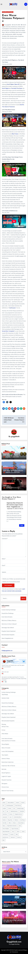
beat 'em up (18, 805)
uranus (12, 834)
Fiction (3, 730)
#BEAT (14, 34)
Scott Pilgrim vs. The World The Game (12, 88)
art (3, 805)
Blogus (25, 950)
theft (23, 831)
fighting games (14, 811)
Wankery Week (5, 698)
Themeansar (14, 952)
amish (17, 802)
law (10, 817)
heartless (5, 814)
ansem (22, 802)
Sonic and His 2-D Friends (8, 740)
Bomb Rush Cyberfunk (7, 762)
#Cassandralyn (13, 28)
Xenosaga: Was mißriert (8, 627)
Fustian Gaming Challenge (9, 609)
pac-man (4, 822)
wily (17, 834)
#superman (21, 36)
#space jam (12, 30)
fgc (7, 811)
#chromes (8, 26)
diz (14, 808)
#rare (7, 38)
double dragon (20, 808)
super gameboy (15, 828)
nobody (16, 819)
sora (20, 825)
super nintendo (6, 831)
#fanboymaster (9, 34)
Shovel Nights (5, 744)
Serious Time (5, 726)
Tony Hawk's (5, 755)
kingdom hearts (18, 814)
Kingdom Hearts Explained (8, 631)
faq (3, 811)
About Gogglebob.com (7, 638)
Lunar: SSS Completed (7, 751)
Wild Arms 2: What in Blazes (9, 710)
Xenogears (4, 783)
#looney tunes (13, 38)
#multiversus (14, 26)
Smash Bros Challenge (7, 613)
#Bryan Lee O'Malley (10, 32)
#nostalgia (19, 34)
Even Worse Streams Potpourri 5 (19, 420)
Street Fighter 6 (6, 772)
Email (3, 565)
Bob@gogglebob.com (7, 650)
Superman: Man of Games (8, 765)
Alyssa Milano (11, 802)
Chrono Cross (5, 787)
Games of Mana (6, 758)
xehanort (13, 837)
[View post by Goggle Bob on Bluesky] (14, 673)
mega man (10, 819)
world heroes (5, 837)
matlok (4, 819)
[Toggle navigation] (1, 4)
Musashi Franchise (6, 780)
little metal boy (17, 817)
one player (22, 819)
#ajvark (19, 28)
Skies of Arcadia (6, 748)
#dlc (8, 36)
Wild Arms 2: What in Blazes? (9, 624)
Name (4, 558)
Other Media (5, 733)
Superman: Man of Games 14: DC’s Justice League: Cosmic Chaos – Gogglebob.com (15, 504)
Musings (4, 724)
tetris (18, 831)
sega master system (12, 825)
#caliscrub (18, 30)
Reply (21, 525)
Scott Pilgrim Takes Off (13, 84)
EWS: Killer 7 (7, 486)
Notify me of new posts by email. (11, 581)
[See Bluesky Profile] (23, 661)
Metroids (4, 769)
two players (5, 834)
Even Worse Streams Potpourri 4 (13, 18)
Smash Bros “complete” (8, 331)
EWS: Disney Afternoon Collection (13, 470)
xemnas (19, 837)
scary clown (21, 822)
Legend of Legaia (6, 776)
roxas (14, 822)
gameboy (22, 811)
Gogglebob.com (14, 942)
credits (4, 808)
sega (4, 825)
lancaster (5, 817)
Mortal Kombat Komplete (8, 634)
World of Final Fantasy (7, 790)
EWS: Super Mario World (10, 455)
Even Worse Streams (8, 12)
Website (4, 572)
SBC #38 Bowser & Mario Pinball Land (9, 420)
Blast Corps (15, 134)
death (9, 808)
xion (3, 840)
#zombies (4, 36)
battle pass (12, 308)
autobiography (9, 805)
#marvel (4, 38)
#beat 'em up (19, 32)
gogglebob (8, 24)
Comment (5, 538)
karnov (11, 814)
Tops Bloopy (5, 694)
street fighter (6, 828)
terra (13, 831)
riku (10, 822)
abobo (4, 802)
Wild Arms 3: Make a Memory (9, 620)
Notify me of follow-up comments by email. (14, 579)
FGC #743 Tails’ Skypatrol (11, 891)
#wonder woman (14, 36)
